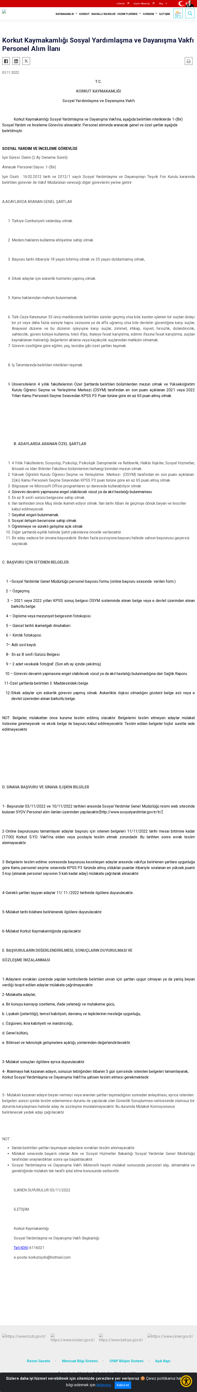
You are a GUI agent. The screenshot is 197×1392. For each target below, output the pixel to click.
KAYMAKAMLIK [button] (65, 14)
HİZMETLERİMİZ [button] (127, 14)
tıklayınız (103, 1385)
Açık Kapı (162, 1361)
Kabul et (123, 1385)
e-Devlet (121, 3)
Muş (161, 3)
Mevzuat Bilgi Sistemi (80, 1361)
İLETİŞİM (164, 14)
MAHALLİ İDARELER (104, 14)
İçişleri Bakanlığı (142, 3)
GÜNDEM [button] (148, 14)
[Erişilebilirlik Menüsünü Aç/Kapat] (186, 1381)
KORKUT (84, 14)
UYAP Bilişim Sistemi (126, 1361)
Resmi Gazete (38, 1361)
